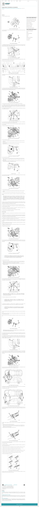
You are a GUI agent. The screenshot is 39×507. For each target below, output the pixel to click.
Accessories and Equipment (12, 8)
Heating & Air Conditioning (29, 37)
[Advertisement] (13, 12)
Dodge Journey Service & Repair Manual (6, 8)
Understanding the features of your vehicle (31, 20)
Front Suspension (29, 38)
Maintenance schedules (29, 26)
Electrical (28, 34)
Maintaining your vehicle (29, 25)
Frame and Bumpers (17, 8)
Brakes (27, 32)
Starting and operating (29, 22)
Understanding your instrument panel (31, 21)
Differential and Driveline (29, 33)
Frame (20, 8)
